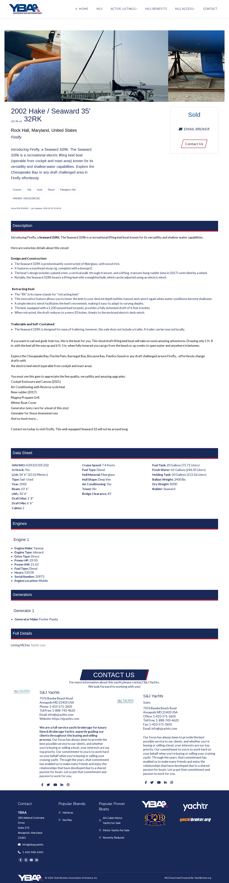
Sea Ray (67, 819)
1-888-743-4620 (63, 710)
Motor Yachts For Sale (116, 830)
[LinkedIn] (61, 785)
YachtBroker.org (202, 877)
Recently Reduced (113, 837)
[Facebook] (42, 785)
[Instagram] (68, 785)
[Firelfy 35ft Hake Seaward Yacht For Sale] (114, 66)
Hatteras (67, 812)
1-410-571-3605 (60, 706)
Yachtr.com (38, 645)
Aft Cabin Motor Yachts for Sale (113, 820)
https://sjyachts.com (65, 719)
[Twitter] (48, 785)
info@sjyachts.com (61, 714)
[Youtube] (55, 785)
